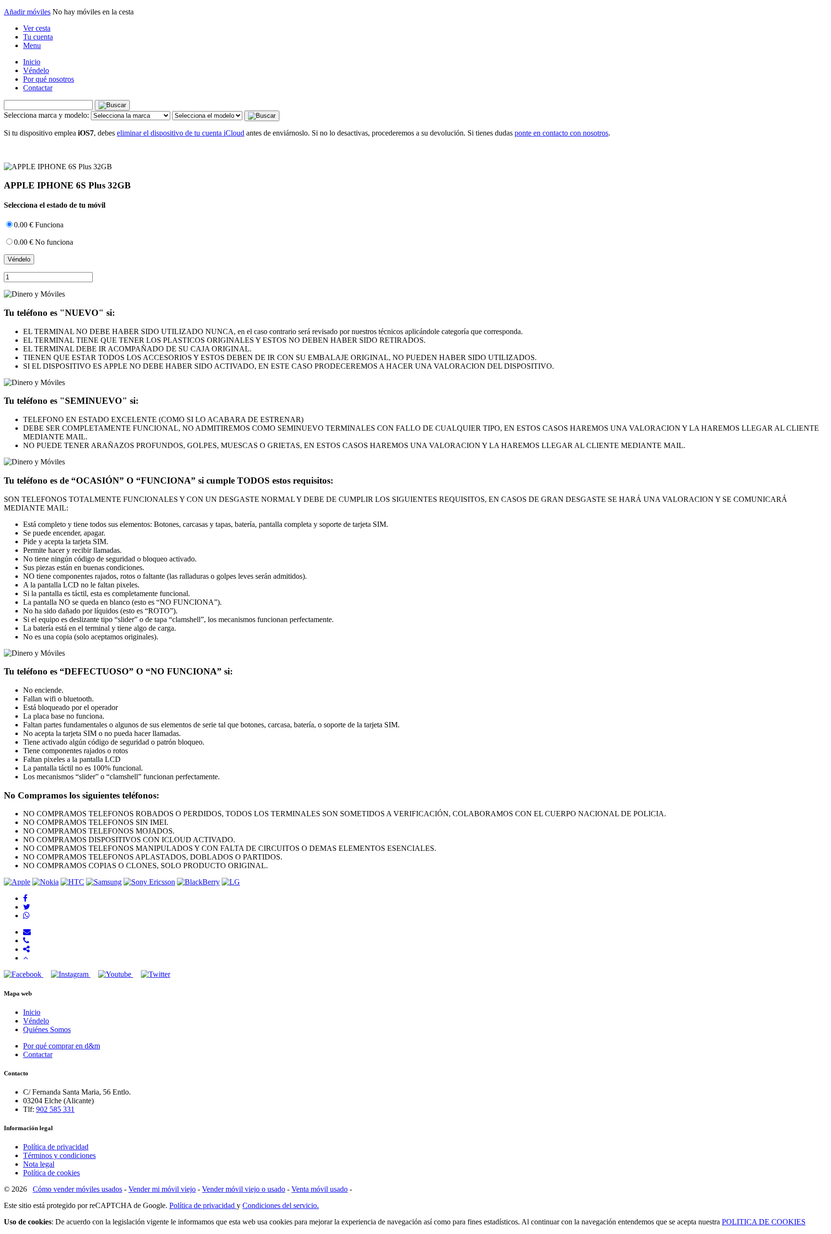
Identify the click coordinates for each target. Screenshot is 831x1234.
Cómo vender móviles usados (77, 1189)
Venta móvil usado (319, 1189)
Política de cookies (51, 1173)
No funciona (43, 242)
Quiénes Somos (47, 1029)
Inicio (31, 62)
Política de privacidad (55, 1147)
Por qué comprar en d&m (61, 1046)
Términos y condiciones (59, 1155)
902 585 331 (55, 1109)
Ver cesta (36, 28)
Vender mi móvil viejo (162, 1189)
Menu (32, 45)
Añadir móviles (27, 12)
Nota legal (38, 1164)
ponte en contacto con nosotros (561, 133)
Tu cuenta (38, 37)
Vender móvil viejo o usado (243, 1189)
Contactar (37, 88)
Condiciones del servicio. (280, 1205)
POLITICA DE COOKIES (764, 1222)
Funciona (38, 225)
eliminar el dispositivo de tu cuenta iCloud (180, 133)
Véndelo (36, 70)
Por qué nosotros (48, 79)
